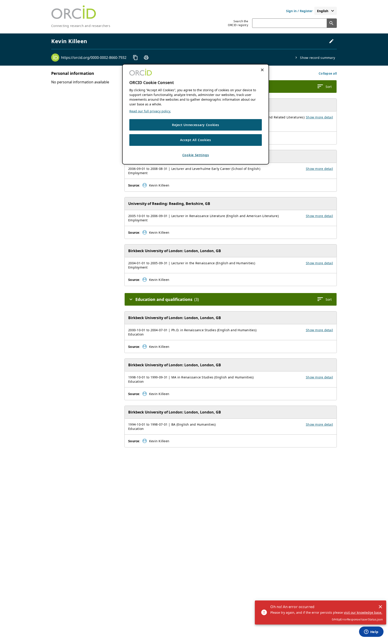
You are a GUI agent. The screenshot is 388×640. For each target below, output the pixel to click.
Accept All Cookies (195, 140)
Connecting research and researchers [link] (80, 26)
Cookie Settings (195, 155)
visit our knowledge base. (363, 612)
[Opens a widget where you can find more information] (371, 632)
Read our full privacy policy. (150, 111)
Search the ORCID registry (238, 23)
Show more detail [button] (319, 117)
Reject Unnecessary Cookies (195, 125)
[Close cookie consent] (262, 70)
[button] (328, 73)
